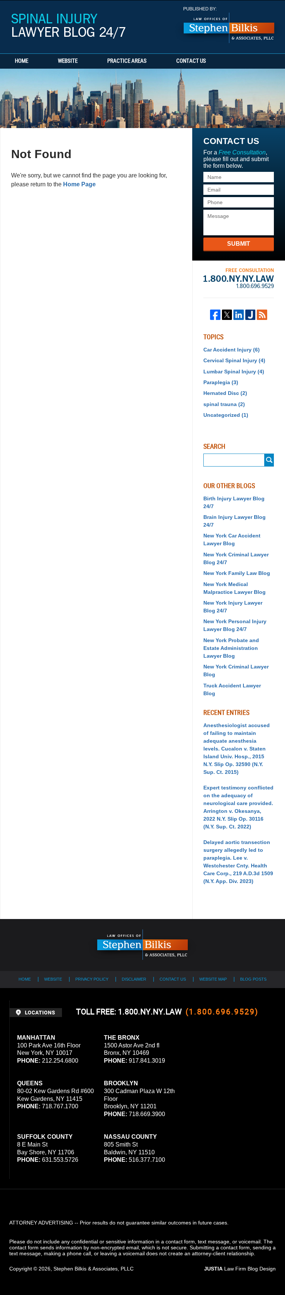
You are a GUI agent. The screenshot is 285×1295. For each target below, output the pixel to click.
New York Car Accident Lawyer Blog (232, 539)
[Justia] (250, 315)
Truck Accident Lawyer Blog (232, 689)
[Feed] (262, 315)
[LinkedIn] (239, 315)
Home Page (79, 184)
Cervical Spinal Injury (234, 360)
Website (68, 61)
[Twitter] (227, 315)
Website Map (213, 979)
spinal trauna (224, 404)
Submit (238, 244)
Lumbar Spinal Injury (233, 372)
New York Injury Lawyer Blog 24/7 (232, 607)
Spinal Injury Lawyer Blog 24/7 (68, 26)
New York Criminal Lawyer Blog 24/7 (236, 558)
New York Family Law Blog (236, 573)
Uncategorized (225, 415)
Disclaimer (134, 979)
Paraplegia (220, 382)
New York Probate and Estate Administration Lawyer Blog (231, 648)
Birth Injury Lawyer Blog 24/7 (234, 502)
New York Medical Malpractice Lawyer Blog (234, 588)
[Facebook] (215, 315)
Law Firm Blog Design (240, 1269)
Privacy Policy (91, 979)
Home (21, 61)
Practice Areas (127, 61)
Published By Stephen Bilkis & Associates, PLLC (229, 25)
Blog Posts (253, 979)
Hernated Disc (225, 393)
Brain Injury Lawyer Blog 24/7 (234, 521)
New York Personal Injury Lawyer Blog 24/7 (234, 625)
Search (269, 460)
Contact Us (191, 61)
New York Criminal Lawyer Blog (236, 670)
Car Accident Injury (231, 350)
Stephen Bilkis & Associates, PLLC (93, 1269)
